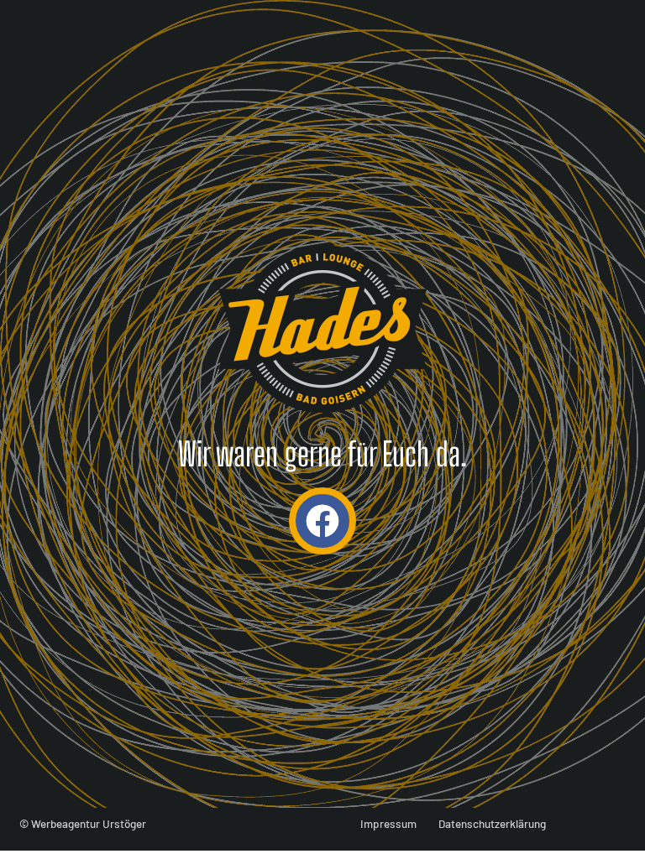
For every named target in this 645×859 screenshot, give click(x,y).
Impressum (388, 823)
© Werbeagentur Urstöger (82, 823)
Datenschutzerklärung (492, 823)
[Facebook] (322, 520)
